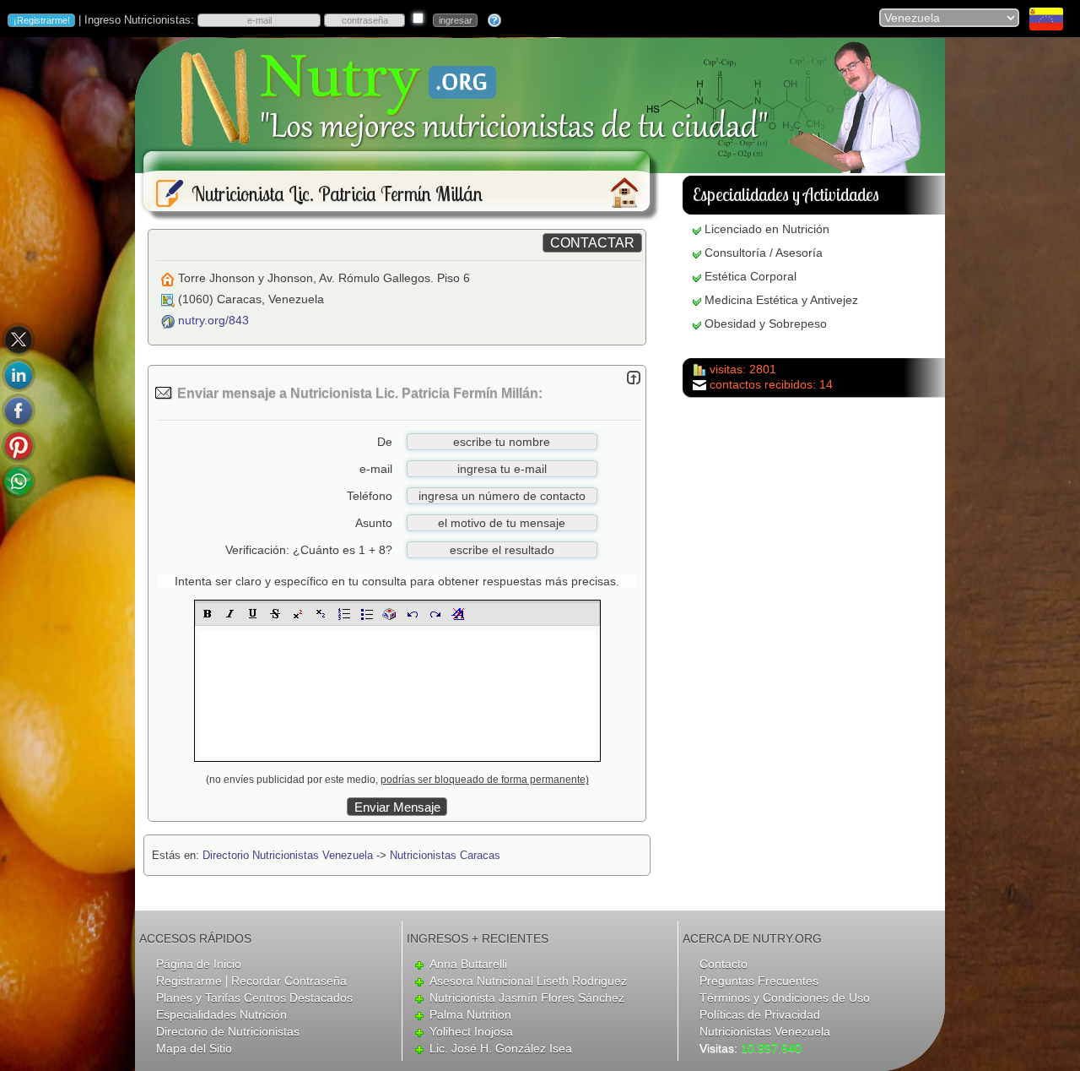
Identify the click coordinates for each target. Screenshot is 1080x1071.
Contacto (723, 963)
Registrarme (189, 980)
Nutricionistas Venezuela (764, 1031)
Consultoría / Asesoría (764, 252)
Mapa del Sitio (194, 1048)
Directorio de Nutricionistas (228, 1031)
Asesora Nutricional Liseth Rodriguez (528, 980)
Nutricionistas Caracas (445, 855)
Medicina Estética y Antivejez (781, 300)
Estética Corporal (750, 276)
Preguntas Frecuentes (758, 980)
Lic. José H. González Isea (500, 1048)
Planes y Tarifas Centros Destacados (254, 997)
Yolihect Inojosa (471, 1031)
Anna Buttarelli (468, 963)
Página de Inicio (198, 963)
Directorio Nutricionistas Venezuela (287, 855)
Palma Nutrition (470, 1014)
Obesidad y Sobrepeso (766, 323)
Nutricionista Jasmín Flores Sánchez (526, 997)
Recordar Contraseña (289, 980)
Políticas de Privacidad (759, 1014)
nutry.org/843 (213, 320)
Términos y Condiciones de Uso (784, 997)
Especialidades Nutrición (221, 1014)
